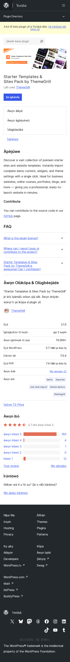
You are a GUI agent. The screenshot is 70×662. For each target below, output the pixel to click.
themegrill (59, 394)
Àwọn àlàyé (15, 111)
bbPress (11, 590)
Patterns (42, 534)
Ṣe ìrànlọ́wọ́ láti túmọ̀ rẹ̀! (48, 28)
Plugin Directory (13, 16)
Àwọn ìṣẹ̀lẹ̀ (44, 552)
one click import (38, 387)
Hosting (9, 528)
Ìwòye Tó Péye (14, 404)
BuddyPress (13, 596)
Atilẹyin (8, 552)
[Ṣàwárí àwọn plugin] (41, 41)
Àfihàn (41, 515)
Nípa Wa (9, 515)
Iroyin (7, 522)
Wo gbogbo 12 (58, 371)
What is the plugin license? (21, 238)
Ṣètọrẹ (43, 559)
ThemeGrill (23, 87)
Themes (42, 522)
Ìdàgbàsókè (15, 129)
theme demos (57, 387)
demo (49, 379)
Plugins (41, 528)
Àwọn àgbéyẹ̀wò (18, 120)
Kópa (40, 546)
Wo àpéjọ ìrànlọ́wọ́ (16, 493)
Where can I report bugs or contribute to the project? (21, 250)
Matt (9, 583)
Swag (42, 565)
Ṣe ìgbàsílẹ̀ (13, 97)
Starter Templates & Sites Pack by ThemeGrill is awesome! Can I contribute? (22, 266)
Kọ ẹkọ (8, 546)
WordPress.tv (14, 565)
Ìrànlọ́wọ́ (12, 139)
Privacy (8, 534)
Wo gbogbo (58, 466)
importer (60, 379)
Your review (11, 466)
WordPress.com (16, 577)
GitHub (8, 216)
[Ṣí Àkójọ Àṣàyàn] (64, 5)
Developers (11, 559)
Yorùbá (16, 612)
